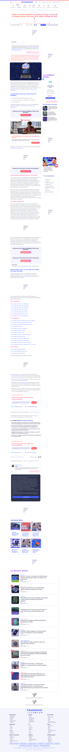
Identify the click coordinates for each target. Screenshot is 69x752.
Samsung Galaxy (13, 720)
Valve (30, 722)
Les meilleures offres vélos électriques (20, 338)
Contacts (30, 747)
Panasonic (31, 727)
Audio (48, 724)
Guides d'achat (23, 619)
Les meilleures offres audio (18, 332)
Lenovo (49, 718)
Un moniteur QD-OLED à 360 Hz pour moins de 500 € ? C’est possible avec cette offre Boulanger (26, 429)
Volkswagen (12, 733)
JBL (48, 728)
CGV (54, 747)
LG (29, 726)
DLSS (17, 216)
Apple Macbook (51, 717)
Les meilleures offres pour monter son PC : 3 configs (23, 344)
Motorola (11, 718)
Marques (31, 460)
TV (28, 724)
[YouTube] (35, 712)
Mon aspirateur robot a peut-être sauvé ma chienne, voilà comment (32, 642)
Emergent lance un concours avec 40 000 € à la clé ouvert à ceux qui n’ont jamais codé (33, 610)
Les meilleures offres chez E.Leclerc (20, 313)
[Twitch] (37, 712)
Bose (49, 726)
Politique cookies (17, 494)
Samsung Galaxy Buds (52, 730)
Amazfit (11, 736)
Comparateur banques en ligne (26, 745)
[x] (12, 471)
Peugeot (11, 730)
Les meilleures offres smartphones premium (22, 322)
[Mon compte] (18, 2)
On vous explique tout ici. (34, 412)
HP (26, 460)
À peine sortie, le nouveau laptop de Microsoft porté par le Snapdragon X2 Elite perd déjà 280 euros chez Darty (52, 114)
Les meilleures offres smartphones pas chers (22, 324)
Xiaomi (11, 722)
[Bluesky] (41, 712)
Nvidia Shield (31, 720)
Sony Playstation (32, 721)
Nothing (49, 729)
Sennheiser (50, 731)
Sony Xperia (12, 721)
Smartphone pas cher (49, 186)
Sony (30, 730)
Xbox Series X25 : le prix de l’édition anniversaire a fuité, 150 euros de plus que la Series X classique (34, 599)
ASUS (30, 716)
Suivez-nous (43, 24)
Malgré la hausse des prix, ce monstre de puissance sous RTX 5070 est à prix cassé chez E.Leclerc (26, 432)
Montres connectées (14, 734)
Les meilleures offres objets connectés (20, 340)
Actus (36, 2)
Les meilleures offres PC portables (19, 328)
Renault (11, 731)
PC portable (23, 177)
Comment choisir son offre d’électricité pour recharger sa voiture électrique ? (15, 534)
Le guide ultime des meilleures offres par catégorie (23, 320)
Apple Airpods (50, 725)
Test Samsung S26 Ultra (44, 745)
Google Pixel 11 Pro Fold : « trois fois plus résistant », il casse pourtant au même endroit (33, 664)
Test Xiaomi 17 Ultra (49, 743)
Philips (30, 728)
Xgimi (30, 732)
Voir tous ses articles (34, 471)
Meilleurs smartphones (49, 182)
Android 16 (57, 743)
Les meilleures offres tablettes (18, 330)
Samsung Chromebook (52, 722)
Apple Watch (12, 737)
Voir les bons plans (32, 52)
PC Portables (50, 714)
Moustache (50, 739)
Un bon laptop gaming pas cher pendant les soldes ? (36, 551)
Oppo (11, 719)
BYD (11, 726)
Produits (22, 574)
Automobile (12, 724)
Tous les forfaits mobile (51, 101)
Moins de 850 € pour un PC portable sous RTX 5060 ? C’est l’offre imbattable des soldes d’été (15, 551)
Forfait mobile (56, 2)
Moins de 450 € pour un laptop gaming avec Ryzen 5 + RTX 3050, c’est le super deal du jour (36, 534)
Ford (11, 728)
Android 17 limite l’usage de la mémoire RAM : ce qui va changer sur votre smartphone (33, 631)
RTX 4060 (17, 212)
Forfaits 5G (47, 181)
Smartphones (12, 714)
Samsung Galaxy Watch (14, 740)
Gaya (49, 738)
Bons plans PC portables (17, 460)
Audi (11, 725)
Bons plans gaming (26, 420)
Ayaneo (30, 717)
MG (10, 729)
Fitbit (11, 738)
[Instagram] (29, 712)
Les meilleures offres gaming (18, 336)
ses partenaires (19, 491)
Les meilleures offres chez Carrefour (20, 311)
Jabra (49, 727)
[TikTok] (39, 712)
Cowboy (49, 736)
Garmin (11, 739)
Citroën (11, 727)
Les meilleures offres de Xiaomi (19, 349)
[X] (27, 712)
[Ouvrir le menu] (11, 2)
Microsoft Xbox (31, 718)
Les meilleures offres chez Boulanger (20, 303)
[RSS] (33, 712)
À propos (25, 747)
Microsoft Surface (51, 721)
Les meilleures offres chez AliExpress (20, 315)
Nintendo (30, 719)
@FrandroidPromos (16, 375)
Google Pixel (12, 717)
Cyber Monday (26, 276)
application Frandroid (25, 382)
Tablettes (30, 734)
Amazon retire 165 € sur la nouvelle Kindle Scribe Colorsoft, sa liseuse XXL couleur (52, 108)
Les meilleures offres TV (17, 326)
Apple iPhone (12, 716)
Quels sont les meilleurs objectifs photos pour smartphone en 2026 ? (33, 621)
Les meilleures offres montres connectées (21, 334)
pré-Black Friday (14, 89)
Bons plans (49, 2)
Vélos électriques (51, 734)
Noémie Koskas (18, 465)
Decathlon (50, 737)
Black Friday (14, 273)
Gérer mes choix (25, 499)
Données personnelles (47, 747)
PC (37, 460)
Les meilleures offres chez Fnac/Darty (20, 305)
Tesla (11, 732)
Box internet (47, 190)
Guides (44, 2)
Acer (49, 716)
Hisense (30, 725)
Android (22, 629)
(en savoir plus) (33, 487)
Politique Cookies (37, 747)
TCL (29, 731)
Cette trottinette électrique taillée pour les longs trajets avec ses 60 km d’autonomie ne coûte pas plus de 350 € (52, 119)
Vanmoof (49, 741)
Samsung (30, 729)
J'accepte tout (26, 497)
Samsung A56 (47, 179)
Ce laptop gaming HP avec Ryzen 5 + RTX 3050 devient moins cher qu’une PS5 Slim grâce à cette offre (25, 551)
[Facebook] (31, 712)
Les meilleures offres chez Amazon (19, 309)
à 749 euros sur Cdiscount (16, 148)
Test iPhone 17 (41, 743)
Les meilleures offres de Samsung (19, 351)
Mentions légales (18, 747)
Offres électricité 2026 (49, 191)
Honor (49, 719)
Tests (40, 2)
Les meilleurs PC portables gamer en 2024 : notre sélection (25, 266)
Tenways (49, 740)
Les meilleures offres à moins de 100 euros (21, 342)
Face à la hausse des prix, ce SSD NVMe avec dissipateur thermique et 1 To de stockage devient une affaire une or (25, 426)
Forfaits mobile (48, 184)
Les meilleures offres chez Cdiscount (20, 307)
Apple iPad (31, 736)
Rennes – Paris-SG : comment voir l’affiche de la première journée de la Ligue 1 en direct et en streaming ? (33, 578)
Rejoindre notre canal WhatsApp (19, 379)
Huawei (30, 737)
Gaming (30, 714)
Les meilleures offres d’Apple (18, 353)
